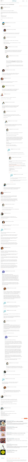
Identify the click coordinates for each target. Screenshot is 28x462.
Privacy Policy (15, 458)
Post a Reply (25, 418)
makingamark (14, 174)
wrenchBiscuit (9, 336)
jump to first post (22, 418)
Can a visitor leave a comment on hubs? (12, 427)
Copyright (10, 458)
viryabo (6, 221)
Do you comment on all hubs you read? (12, 450)
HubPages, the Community (9, 432)
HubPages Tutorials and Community (10, 420)
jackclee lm (8, 29)
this (15, 29)
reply (2, 27)
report (4, 27)
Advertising (19, 458)
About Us (7, 458)
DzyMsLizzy (6, 85)
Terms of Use (12, 458)
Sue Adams (13, 157)
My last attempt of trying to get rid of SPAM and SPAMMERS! (15, 421)
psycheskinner (5, 192)
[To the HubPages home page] (3, 458)
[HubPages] (14, 1)
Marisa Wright (5, 247)
